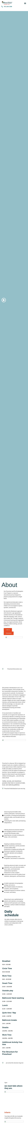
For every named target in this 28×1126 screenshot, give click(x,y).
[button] (25, 3)
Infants (7, 1112)
